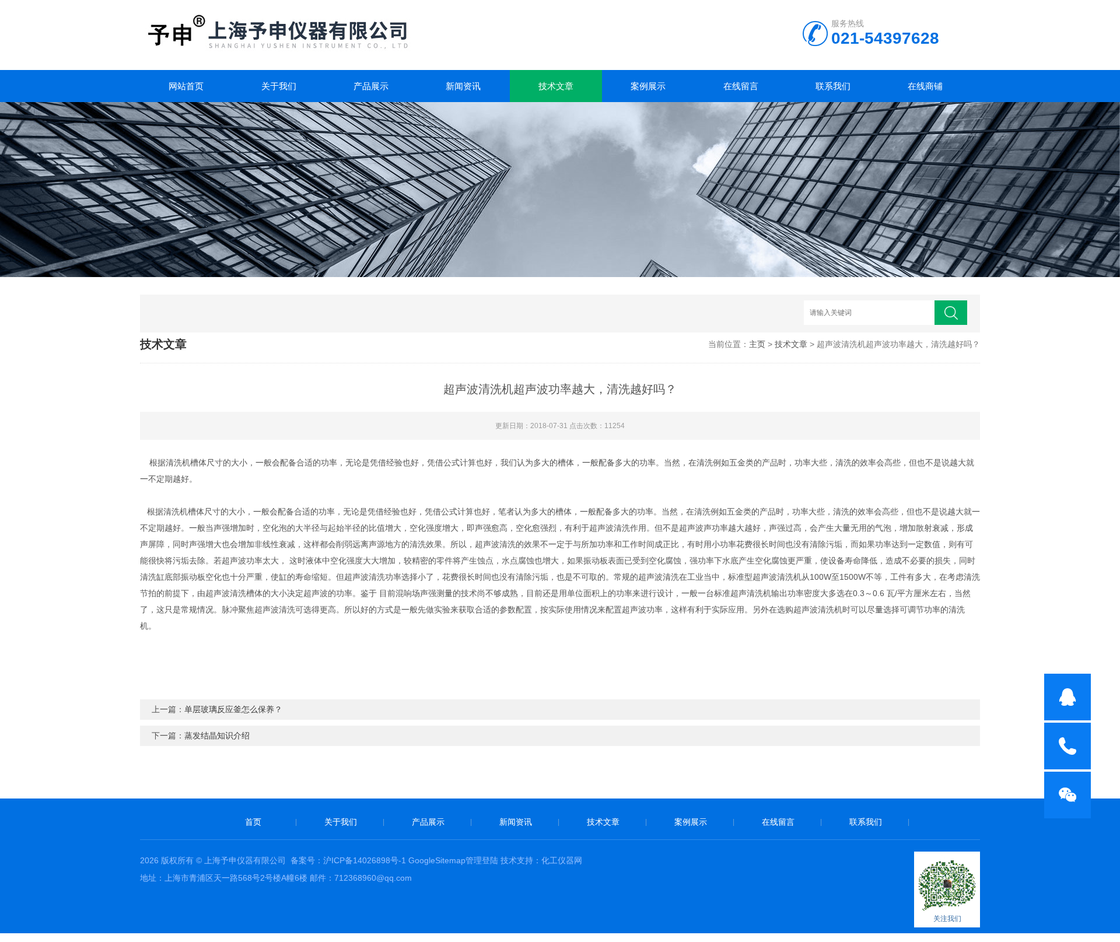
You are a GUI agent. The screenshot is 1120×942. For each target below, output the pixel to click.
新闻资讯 (463, 86)
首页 (253, 822)
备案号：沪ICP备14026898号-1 (348, 860)
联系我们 (833, 86)
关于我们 (278, 86)
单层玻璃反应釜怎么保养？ (233, 709)
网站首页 (186, 86)
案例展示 (648, 86)
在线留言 (740, 86)
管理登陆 (482, 860)
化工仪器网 (561, 860)
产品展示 (371, 86)
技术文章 (555, 86)
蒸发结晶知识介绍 (217, 735)
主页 (757, 344)
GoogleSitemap (437, 860)
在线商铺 (925, 86)
